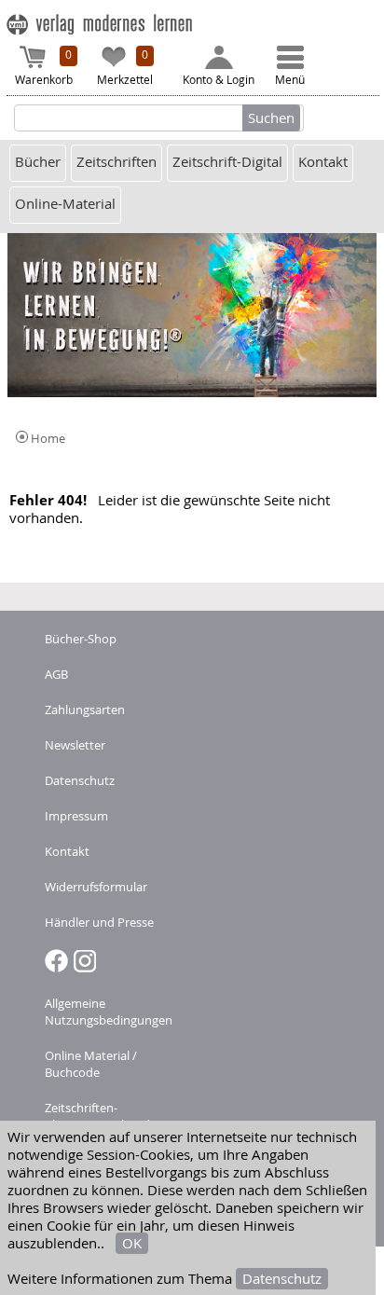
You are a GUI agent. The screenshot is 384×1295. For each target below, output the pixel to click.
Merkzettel (125, 67)
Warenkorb (44, 67)
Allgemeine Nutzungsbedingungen (108, 1011)
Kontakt (323, 162)
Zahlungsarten (85, 709)
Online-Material (65, 204)
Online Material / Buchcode (91, 1064)
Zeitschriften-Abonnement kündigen (109, 1116)
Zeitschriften (116, 162)
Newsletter (75, 745)
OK (132, 1243)
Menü (290, 79)
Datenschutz (282, 1279)
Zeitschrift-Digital (227, 162)
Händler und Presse (99, 922)
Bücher (38, 162)
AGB (56, 674)
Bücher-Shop (81, 638)
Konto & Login (218, 79)
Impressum (76, 815)
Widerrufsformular (96, 886)
